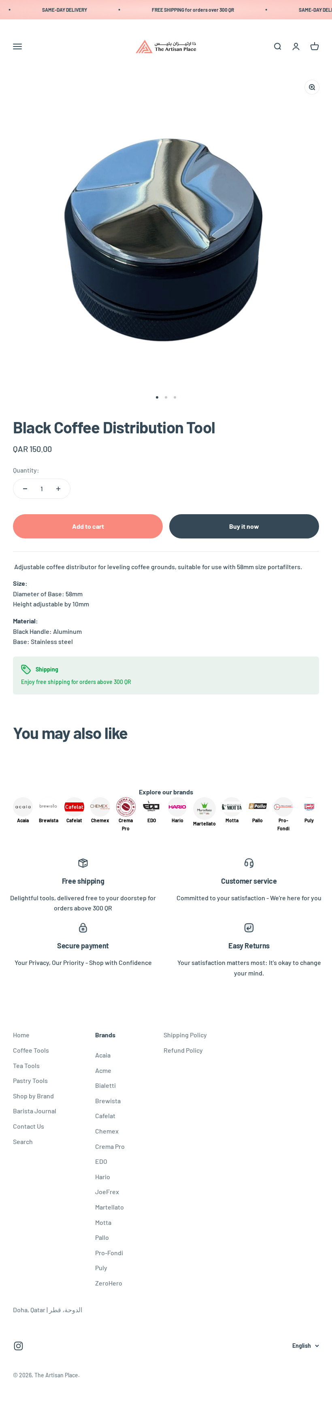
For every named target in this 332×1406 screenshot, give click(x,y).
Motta (103, 1222)
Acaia (103, 1055)
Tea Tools (26, 1065)
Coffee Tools (31, 1050)
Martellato (109, 1207)
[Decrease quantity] (25, 488)
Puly (101, 1267)
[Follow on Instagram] (18, 1346)
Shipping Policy (185, 1035)
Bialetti (105, 1085)
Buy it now (244, 526)
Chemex (107, 1131)
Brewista (108, 1100)
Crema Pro (110, 1146)
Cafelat (105, 1115)
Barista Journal (34, 1111)
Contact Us (28, 1126)
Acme (103, 1070)
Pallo (102, 1237)
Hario (102, 1176)
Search (23, 1141)
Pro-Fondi (109, 1252)
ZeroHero (108, 1283)
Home (21, 1035)
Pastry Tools (30, 1080)
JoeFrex (107, 1191)
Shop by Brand (33, 1096)
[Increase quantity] (58, 488)
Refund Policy (183, 1050)
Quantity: (26, 470)
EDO (101, 1161)
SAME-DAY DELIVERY (58, 10)
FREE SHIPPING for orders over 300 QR (186, 10)
